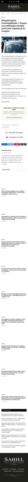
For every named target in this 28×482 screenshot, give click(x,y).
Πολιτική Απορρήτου (18, 471)
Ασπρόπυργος (15, 124)
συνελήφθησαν (5, 127)
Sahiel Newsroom (6, 150)
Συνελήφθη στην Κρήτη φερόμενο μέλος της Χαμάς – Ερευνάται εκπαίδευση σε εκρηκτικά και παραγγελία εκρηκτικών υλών (13, 321)
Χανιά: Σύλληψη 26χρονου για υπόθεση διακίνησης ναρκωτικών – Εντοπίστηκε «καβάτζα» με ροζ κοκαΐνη (13, 192)
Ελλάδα (3, 17)
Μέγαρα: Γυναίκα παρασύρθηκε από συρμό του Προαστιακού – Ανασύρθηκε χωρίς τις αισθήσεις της (13, 295)
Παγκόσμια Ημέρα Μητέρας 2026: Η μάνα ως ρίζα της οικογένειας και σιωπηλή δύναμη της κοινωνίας (13, 372)
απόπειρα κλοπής (6, 124)
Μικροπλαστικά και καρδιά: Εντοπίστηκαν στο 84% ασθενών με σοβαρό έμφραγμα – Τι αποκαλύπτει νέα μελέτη (14, 425)
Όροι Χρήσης (21, 469)
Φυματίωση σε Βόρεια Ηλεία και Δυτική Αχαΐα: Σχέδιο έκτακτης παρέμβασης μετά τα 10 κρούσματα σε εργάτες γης (13, 398)
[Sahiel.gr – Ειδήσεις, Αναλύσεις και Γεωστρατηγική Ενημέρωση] (14, 7)
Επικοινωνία (13, 469)
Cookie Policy (7, 471)
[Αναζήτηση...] (26, 1)
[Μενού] (2, 1)
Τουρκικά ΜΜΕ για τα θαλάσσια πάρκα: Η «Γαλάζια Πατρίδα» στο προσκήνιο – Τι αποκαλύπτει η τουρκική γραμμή (13, 431)
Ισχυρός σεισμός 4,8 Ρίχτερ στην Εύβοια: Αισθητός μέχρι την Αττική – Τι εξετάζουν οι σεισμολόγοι (13, 347)
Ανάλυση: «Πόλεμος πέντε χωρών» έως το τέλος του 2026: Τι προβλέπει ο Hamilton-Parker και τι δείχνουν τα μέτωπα (14, 437)
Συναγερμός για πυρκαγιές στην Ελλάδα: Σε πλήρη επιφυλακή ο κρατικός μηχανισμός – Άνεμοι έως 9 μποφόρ (13, 218)
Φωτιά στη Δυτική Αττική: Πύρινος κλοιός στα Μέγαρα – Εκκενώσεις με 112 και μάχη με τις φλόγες (13, 270)
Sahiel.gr (12, 474)
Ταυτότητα (5, 469)
